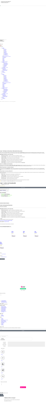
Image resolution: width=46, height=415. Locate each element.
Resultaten (1, 40)
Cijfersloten (5, 65)
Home (0, 101)
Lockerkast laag (5, 53)
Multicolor (5, 78)
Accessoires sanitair (5, 70)
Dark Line (5, 75)
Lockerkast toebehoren (5, 61)
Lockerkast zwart (6, 80)
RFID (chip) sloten (6, 89)
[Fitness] (3, 358)
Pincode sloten (6, 101)
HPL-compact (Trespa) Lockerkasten (7, 56)
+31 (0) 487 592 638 (6, 221)
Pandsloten (5, 66)
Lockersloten (3, 101)
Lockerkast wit (5, 54)
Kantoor (2, 354)
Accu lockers (5, 51)
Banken (3, 71)
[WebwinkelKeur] (8, 200)
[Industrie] (3, 370)
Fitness (3, 58)
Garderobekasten (4, 83)
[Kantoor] (3, 352)
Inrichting (2, 97)
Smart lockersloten (6, 64)
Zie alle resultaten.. (3, 339)
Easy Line (5, 50)
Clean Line (5, 49)
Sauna (3, 59)
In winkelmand (13, 235)
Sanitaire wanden (3, 94)
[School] (3, 376)
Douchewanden (4, 68)
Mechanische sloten (5, 91)
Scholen (3, 60)
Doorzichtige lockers (6, 55)
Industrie (4, 86)
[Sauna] (3, 364)
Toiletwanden (4, 69)
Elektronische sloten (5, 62)
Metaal (3, 48)
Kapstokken (4, 72)
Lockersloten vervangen (5, 67)
